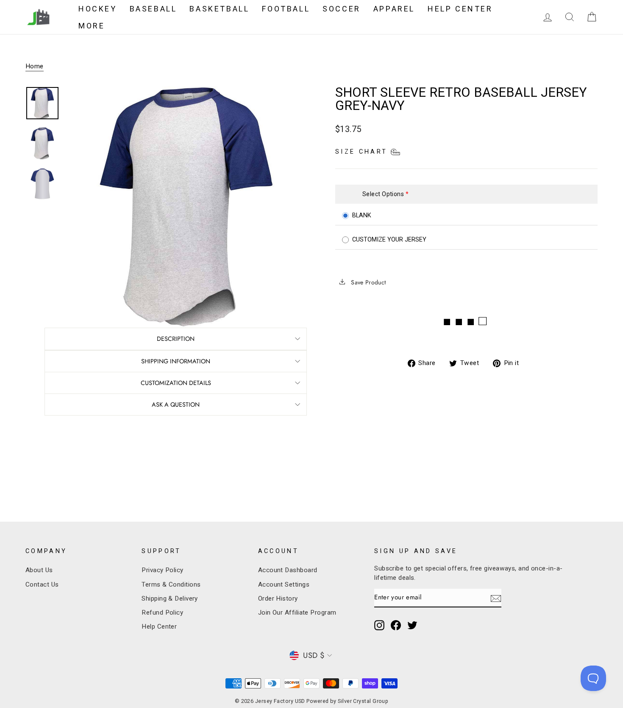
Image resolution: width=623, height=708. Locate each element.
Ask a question (176, 404)
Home (34, 66)
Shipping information (175, 361)
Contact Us (42, 584)
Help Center (159, 626)
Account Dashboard (287, 570)
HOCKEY (97, 8)
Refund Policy (162, 612)
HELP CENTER (460, 8)
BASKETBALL (219, 8)
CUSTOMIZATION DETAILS (176, 383)
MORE (91, 25)
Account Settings (283, 584)
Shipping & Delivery (170, 598)
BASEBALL (153, 8)
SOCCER (342, 8)
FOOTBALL (286, 8)
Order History (278, 598)
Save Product (367, 282)
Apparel (394, 8)
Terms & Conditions (171, 584)
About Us (39, 570)
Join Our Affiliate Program (297, 612)
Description (176, 338)
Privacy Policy (162, 570)
